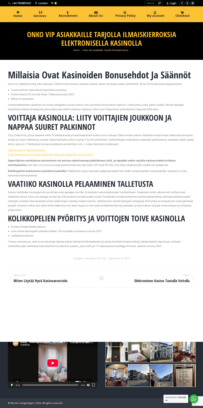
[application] (53, 363)
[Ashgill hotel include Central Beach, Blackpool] (116, 350)
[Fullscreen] (93, 385)
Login (173, 3)
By (104, 258)
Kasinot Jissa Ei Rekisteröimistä (26, 150)
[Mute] (88, 385)
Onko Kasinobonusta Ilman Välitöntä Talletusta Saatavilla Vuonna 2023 (50, 154)
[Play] (12, 385)
